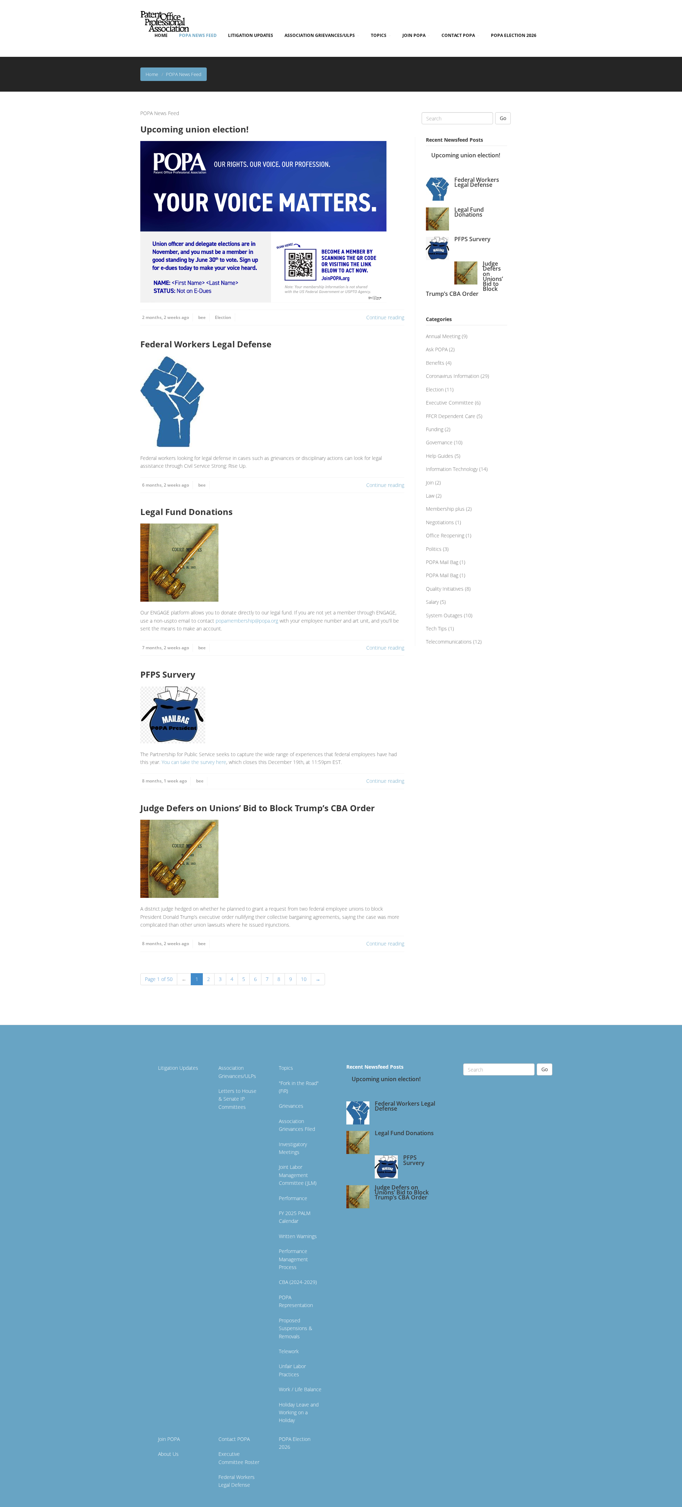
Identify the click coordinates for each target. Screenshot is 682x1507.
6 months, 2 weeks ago (165, 485)
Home (161, 35)
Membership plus (445, 508)
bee (202, 317)
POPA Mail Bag (442, 562)
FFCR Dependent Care (450, 416)
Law (430, 495)
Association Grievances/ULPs (320, 35)
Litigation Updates (250, 35)
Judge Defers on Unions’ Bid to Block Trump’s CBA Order (257, 808)
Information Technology (452, 469)
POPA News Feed (198, 35)
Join (430, 482)
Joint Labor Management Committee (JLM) (297, 1175)
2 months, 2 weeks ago (165, 317)
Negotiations (440, 522)
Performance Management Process (293, 1259)
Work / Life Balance (300, 1389)
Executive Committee (449, 402)
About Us (168, 1454)
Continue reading (385, 317)
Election (223, 317)
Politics (434, 549)
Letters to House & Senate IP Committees (237, 1099)
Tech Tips (436, 628)
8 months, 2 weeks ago (165, 943)
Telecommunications (449, 641)
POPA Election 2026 (513, 35)
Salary (432, 601)
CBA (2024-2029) (298, 1282)
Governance (439, 442)
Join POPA (414, 35)
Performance (293, 1198)
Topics (379, 35)
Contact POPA (459, 35)
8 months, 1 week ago (164, 781)
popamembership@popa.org (247, 620)
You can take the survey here (194, 762)
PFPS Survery (167, 674)
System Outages (444, 615)
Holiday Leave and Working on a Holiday (299, 1412)
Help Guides (439, 455)
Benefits (435, 362)
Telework (289, 1351)
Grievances (291, 1105)
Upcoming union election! (194, 129)
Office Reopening (445, 535)
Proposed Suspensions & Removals (295, 1328)
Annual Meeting (443, 336)
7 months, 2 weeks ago (165, 648)
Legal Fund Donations (186, 511)
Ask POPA (437, 349)
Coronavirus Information (452, 376)
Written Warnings (298, 1236)
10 (304, 979)
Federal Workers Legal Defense (205, 344)
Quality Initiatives (445, 588)
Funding (434, 429)
